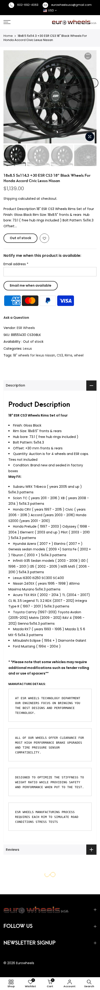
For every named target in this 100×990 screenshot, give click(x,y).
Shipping (10, 198)
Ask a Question (16, 317)
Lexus (27, 348)
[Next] (93, 83)
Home (8, 36)
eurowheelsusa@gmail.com (71, 5)
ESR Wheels (26, 327)
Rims (68, 355)
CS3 (60, 355)
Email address (15, 264)
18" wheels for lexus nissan (34, 355)
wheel (78, 355)
